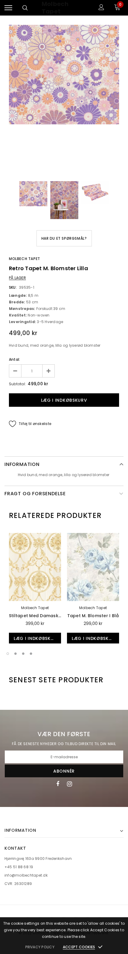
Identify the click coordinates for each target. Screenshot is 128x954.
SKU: (13, 287)
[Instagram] (69, 783)
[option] (64, 74)
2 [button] (15, 653)
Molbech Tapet (55, 7)
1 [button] (8, 653)
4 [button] (31, 653)
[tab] (55, 516)
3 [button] (23, 653)
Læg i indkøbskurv (37, 638)
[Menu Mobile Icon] (8, 7)
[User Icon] (101, 8)
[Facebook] (57, 783)
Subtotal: (17, 383)
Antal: (14, 359)
